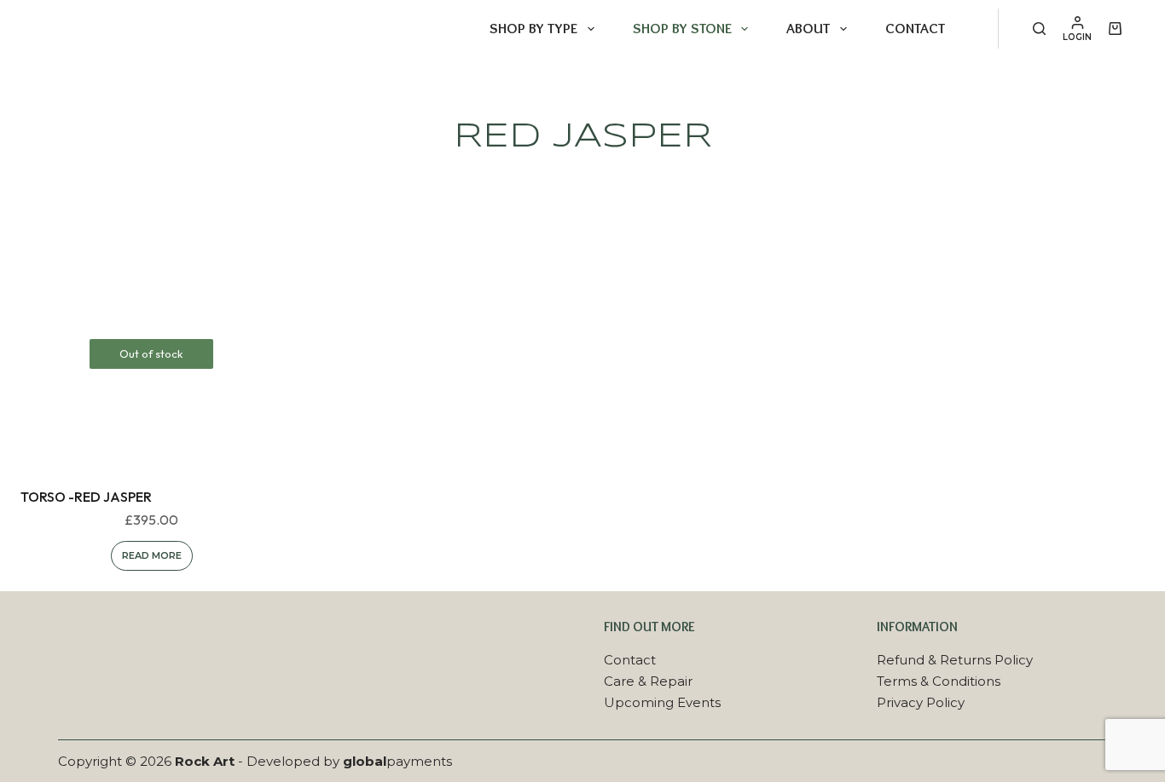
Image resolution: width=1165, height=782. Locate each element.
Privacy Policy (921, 702)
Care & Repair (648, 681)
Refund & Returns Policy (955, 660)
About (808, 28)
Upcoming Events (662, 702)
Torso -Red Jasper (86, 496)
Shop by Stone (682, 28)
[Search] (1039, 28)
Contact (915, 28)
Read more (152, 555)
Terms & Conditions (938, 681)
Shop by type (533, 28)
